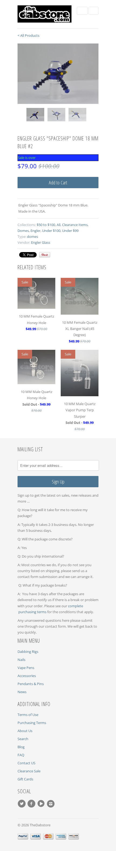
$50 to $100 (46, 224)
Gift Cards (25, 779)
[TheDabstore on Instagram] (51, 804)
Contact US (26, 763)
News (22, 691)
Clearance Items (75, 224)
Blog (21, 746)
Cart (93, 11)
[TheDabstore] (44, 14)
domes (32, 236)
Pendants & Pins (31, 683)
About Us (25, 730)
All (58, 224)
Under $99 (70, 230)
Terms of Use (28, 714)
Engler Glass (40, 242)
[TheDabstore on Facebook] (32, 804)
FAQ (21, 754)
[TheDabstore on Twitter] (22, 804)
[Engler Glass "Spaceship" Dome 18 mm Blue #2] (58, 73)
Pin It (44, 254)
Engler (35, 230)
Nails (21, 659)
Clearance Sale (29, 771)
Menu (82, 11)
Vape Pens (26, 667)
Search (23, 738)
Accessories (27, 675)
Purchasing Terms (32, 722)
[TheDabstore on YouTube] (42, 804)
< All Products (28, 35)
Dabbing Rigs (28, 651)
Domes (23, 230)
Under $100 (51, 230)
